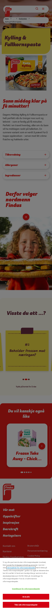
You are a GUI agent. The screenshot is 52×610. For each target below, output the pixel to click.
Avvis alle (25, 597)
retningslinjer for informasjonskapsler (21, 567)
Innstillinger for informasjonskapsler (26, 589)
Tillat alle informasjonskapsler (26, 605)
